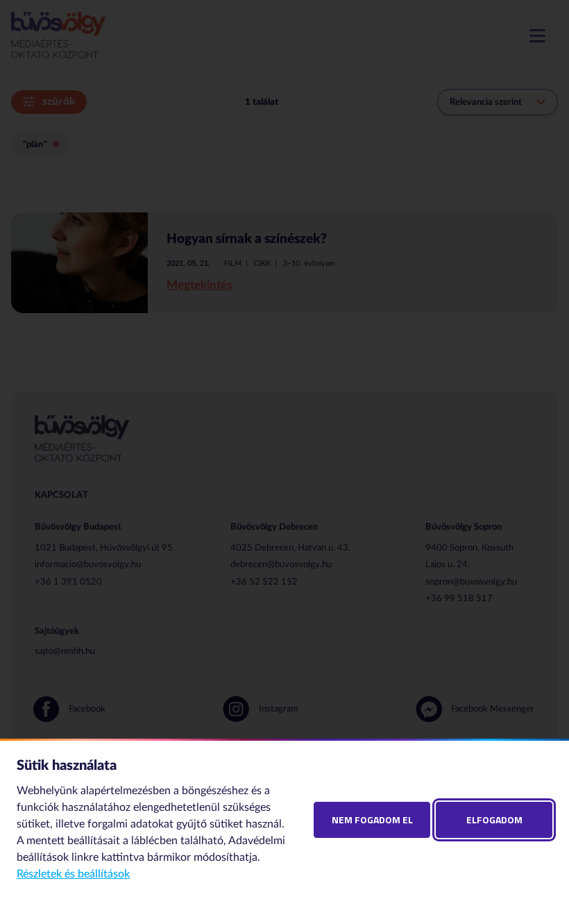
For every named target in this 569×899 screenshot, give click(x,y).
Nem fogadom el (372, 819)
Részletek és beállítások (73, 874)
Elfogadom (494, 819)
